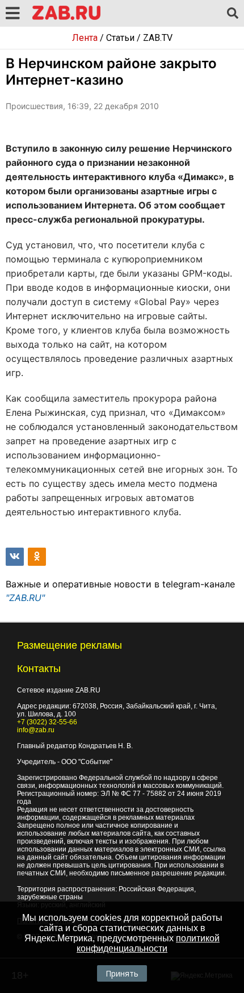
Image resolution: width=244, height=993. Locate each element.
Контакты (39, 668)
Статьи (120, 37)
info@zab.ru (35, 730)
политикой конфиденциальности (148, 943)
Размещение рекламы (69, 645)
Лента (85, 37)
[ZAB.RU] (66, 18)
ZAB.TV (158, 37)
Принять (122, 973)
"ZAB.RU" (25, 597)
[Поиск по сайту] (232, 14)
